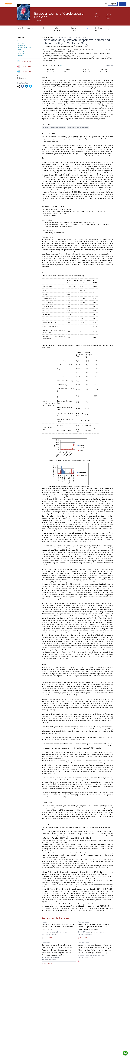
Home (19, 28)
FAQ (105, 4)
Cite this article (26, 61)
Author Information (56, 29)
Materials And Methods (24, 47)
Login (123, 4)
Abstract (20, 41)
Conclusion (20, 54)
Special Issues (73, 29)
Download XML (26, 71)
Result (19, 49)
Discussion (20, 51)
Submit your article (98, 29)
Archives (30, 28)
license (62, 65)
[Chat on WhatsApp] (125, 1053)
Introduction (21, 45)
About (42, 28)
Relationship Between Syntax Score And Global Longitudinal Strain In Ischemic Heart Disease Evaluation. (94, 926)
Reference (20, 56)
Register (113, 4)
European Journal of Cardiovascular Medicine (59, 15)
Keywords (20, 43)
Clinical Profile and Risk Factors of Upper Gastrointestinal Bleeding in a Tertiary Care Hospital (58, 926)
